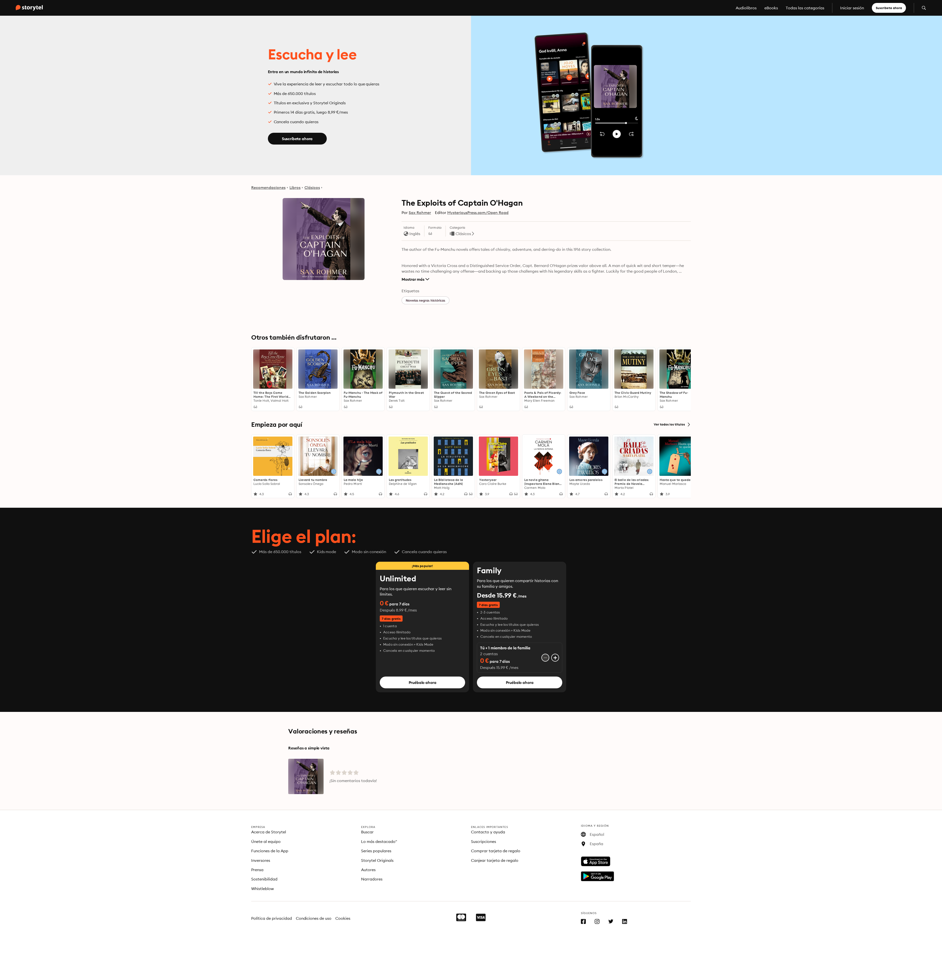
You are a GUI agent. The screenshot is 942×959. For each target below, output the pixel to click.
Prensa (257, 869)
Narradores (371, 879)
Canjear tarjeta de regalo (494, 860)
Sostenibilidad (264, 879)
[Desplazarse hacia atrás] (257, 379)
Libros (295, 187)
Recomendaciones (268, 187)
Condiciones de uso (314, 918)
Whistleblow (262, 888)
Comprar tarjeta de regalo (495, 850)
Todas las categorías (805, 7)
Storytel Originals (377, 860)
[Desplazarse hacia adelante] (685, 379)
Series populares (376, 850)
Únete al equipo (266, 841)
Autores (368, 869)
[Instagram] (597, 922)
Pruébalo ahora (422, 682)
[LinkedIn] (624, 922)
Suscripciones (483, 841)
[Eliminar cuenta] (545, 658)
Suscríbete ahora (889, 8)
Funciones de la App (269, 850)
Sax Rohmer (420, 212)
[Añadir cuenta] (555, 658)
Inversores (260, 860)
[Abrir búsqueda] (923, 8)
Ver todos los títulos (669, 424)
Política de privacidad (271, 918)
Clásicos (312, 187)
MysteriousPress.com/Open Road (478, 212)
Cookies (342, 918)
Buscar (367, 831)
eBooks (771, 7)
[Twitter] (610, 922)
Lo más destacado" (379, 841)
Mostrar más (413, 279)
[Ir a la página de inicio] (29, 8)
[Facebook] (583, 922)
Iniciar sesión (852, 7)
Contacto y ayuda (488, 831)
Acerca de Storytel (268, 831)
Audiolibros (746, 7)
